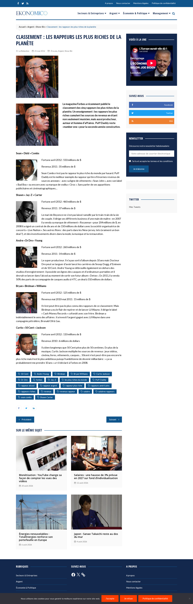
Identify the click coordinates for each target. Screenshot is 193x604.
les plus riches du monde (76, 379)
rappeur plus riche (74, 385)
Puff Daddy (100, 379)
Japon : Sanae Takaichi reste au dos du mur (96, 535)
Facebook (18, 3)
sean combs (26, 397)
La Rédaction (24, 51)
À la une (54, 51)
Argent (113, 13)
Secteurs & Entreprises (91, 13)
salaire (87, 391)
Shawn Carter (46, 397)
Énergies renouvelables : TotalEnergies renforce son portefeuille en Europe (36, 537)
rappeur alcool (27, 385)
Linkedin (34, 408)
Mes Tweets (134, 207)
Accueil (22, 26)
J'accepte (110, 598)
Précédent (26, 419)
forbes (39, 379)
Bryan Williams (81, 374)
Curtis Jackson (103, 374)
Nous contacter (123, 3)
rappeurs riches (28, 391)
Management (160, 13)
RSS (27, 3)
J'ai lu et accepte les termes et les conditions (152, 161)
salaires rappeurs (106, 391)
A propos (109, 3)
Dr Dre (24, 379)
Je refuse (128, 598)
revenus (47, 391)
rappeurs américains (100, 385)
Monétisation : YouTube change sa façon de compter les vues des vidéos (40, 478)
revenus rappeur (67, 391)
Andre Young (43, 374)
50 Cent (24, 374)
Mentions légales (140, 3)
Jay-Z (53, 379)
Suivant (112, 419)
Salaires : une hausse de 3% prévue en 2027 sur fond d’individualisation (96, 476)
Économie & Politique (135, 13)
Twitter (23, 3)
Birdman (61, 374)
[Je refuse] (189, 598)
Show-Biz (40, 26)
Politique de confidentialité (164, 3)
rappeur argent (50, 385)
